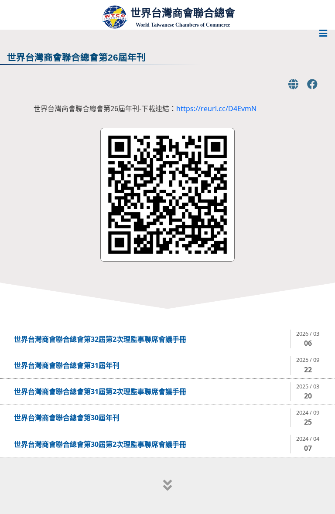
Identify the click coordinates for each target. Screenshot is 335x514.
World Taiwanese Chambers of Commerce (183, 25)
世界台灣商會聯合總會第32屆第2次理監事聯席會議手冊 (100, 339)
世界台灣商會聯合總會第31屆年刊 (67, 365)
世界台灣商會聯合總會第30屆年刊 (67, 417)
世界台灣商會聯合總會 (182, 13)
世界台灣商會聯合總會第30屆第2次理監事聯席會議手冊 (100, 444)
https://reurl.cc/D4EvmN (216, 108)
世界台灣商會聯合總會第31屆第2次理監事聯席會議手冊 (100, 391)
